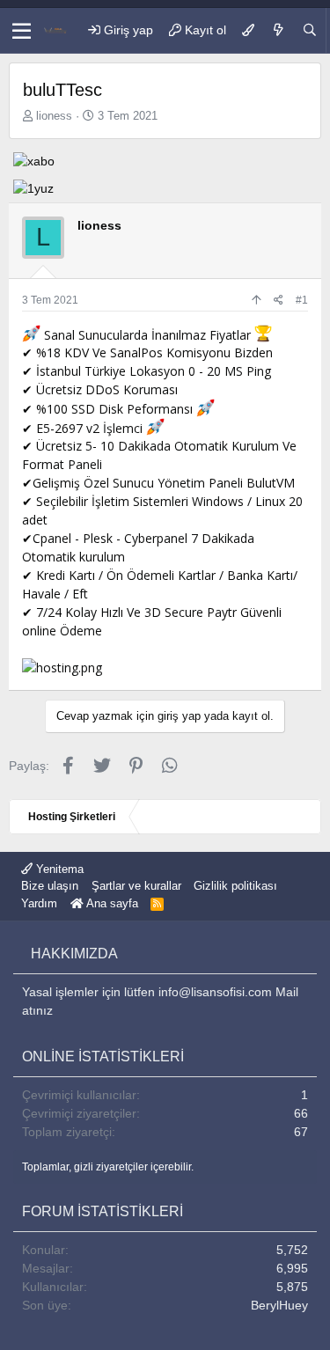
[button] (22, 31)
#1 (302, 300)
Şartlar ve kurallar (136, 885)
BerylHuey (279, 1305)
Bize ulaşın (49, 885)
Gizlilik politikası (235, 885)
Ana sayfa (111, 903)
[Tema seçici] (248, 30)
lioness (54, 115)
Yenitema (58, 869)
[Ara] (310, 30)
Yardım (39, 903)
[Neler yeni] (278, 30)
